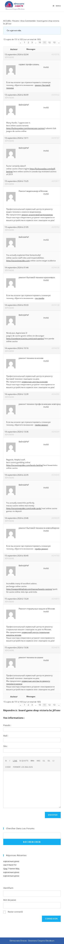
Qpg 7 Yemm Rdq (11, 868)
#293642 (55, 94)
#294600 (55, 475)
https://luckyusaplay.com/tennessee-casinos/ (25, 128)
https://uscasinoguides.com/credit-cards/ (23, 508)
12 (49, 42)
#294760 (55, 555)
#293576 (55, 54)
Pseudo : (7, 725)
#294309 (55, 431)
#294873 (55, 598)
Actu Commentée (28, 20)
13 (54, 42)
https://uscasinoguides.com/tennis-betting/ (24, 465)
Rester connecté (15, 911)
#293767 (55, 138)
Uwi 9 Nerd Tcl (9, 864)
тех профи (39, 298)
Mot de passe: (9, 899)
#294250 (55, 348)
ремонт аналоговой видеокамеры (37, 214)
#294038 (55, 267)
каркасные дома (11, 861)
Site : (5, 746)
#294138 (55, 305)
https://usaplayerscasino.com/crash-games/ (25, 338)
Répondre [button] (9, 57)
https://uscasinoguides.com (18, 260)
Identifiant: (8, 887)
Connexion (51, 918)
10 (40, 42)
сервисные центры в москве (35, 381)
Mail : (5, 735)
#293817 (55, 181)
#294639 (55, 518)
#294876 (55, 647)
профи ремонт (41, 425)
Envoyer (53, 815)
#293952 (55, 227)
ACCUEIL (7, 20)
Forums (15, 20)
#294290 (55, 394)
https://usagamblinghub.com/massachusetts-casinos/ (29, 589)
